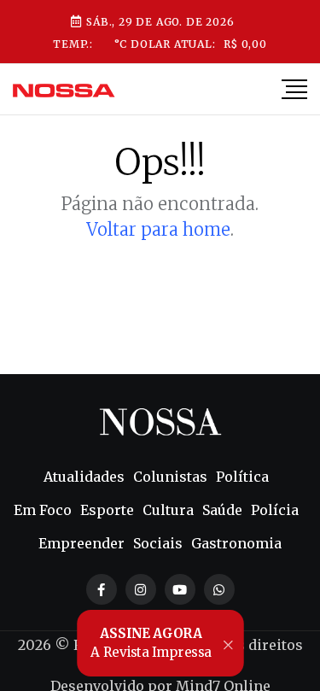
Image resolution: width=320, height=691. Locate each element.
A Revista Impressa (151, 643)
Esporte (107, 509)
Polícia (275, 509)
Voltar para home (158, 229)
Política (242, 476)
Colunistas (170, 476)
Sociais (158, 543)
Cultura (168, 509)
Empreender (81, 543)
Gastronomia (236, 543)
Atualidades (84, 476)
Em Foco (43, 509)
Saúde (222, 509)
